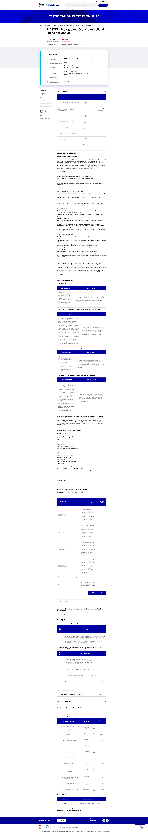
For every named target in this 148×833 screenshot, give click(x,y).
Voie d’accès (61, 481)
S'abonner (61, 820)
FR (81, 44)
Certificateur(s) (62, 91)
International (104, 1)
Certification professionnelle (54, 9)
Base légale (61, 620)
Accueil (41, 25)
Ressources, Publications (90, 9)
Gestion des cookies (72, 831)
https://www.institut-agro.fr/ (101, 109)
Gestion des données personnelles (62, 831)
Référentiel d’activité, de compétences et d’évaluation (69, 810)
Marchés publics (53, 831)
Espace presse (47, 831)
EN (83, 44)
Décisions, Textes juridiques (102, 9)
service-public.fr (97, 828)
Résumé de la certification (66, 153)
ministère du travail (78, 828)
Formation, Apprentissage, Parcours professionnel (73, 9)
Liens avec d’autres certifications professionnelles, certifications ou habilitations (81, 610)
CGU (95, 831)
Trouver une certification (48, 25)
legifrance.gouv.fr (88, 828)
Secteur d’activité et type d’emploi (69, 430)
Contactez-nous (106, 831)
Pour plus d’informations (66, 701)
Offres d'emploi (42, 831)
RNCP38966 (64, 803)
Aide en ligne (63, 44)
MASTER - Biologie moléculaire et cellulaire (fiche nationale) (82, 59)
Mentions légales (100, 831)
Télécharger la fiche (52, 44)
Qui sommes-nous (43, 9)
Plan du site (78, 831)
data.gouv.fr (105, 828)
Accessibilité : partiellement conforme (87, 831)
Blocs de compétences (65, 280)
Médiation (97, 1)
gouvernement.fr (69, 828)
